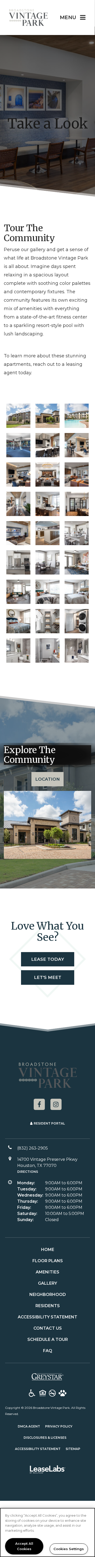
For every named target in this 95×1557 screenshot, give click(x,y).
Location (47, 779)
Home (47, 1249)
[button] (39, 1104)
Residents (47, 1305)
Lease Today (47, 959)
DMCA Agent (29, 1426)
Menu (68, 17)
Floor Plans (47, 1260)
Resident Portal (49, 1123)
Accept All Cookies (24, 1546)
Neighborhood (47, 1294)
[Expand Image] (18, 445)
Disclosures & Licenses (45, 1437)
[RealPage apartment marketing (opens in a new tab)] (47, 1470)
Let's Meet (47, 977)
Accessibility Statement (47, 1317)
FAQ (47, 1350)
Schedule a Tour (47, 1339)
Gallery (47, 1283)
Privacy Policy (58, 1426)
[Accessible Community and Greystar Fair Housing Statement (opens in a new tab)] (32, 1393)
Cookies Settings (68, 1549)
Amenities (47, 1272)
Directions (27, 1172)
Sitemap (73, 1449)
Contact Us (47, 1328)
